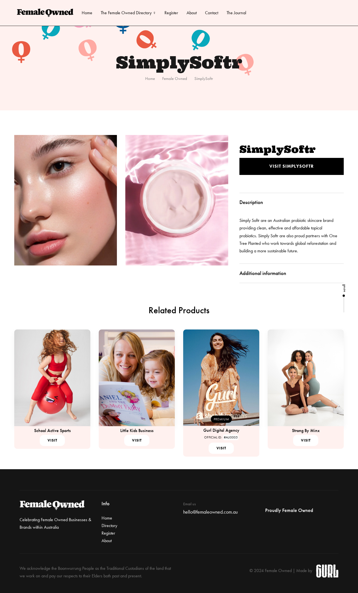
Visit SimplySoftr (291, 166)
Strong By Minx (306, 430)
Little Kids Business (137, 430)
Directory (109, 525)
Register (171, 13)
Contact (211, 13)
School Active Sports (52, 430)
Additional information (262, 273)
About (192, 13)
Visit (52, 440)
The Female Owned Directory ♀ (128, 13)
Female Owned (174, 78)
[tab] (291, 202)
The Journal (236, 13)
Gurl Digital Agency (221, 430)
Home (87, 13)
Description (251, 202)
